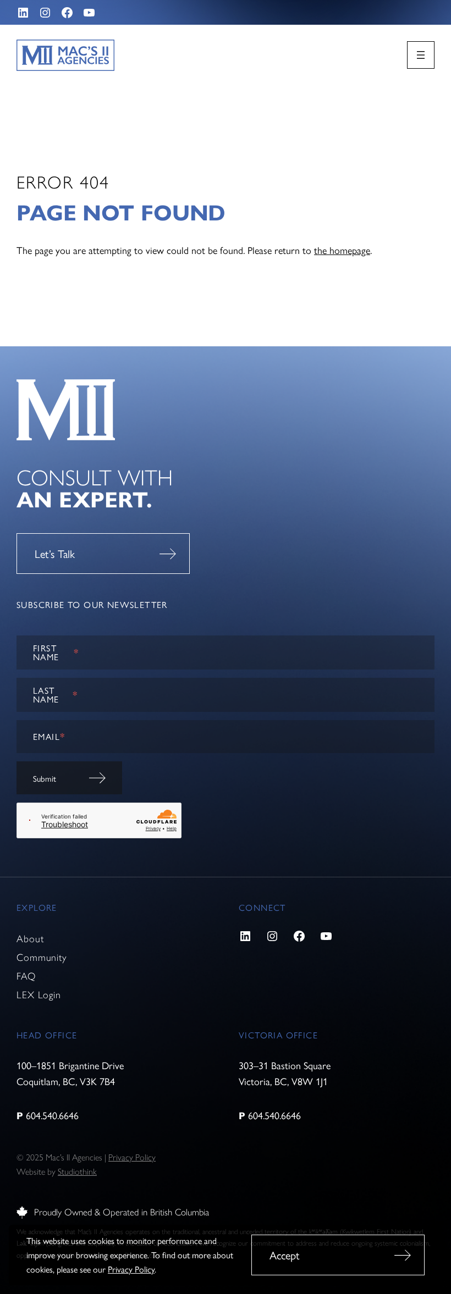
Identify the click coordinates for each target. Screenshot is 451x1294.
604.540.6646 (52, 1115)
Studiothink (77, 1171)
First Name (56, 652)
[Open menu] (421, 55)
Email (49, 736)
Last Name (55, 694)
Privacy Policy (131, 1269)
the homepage (342, 250)
